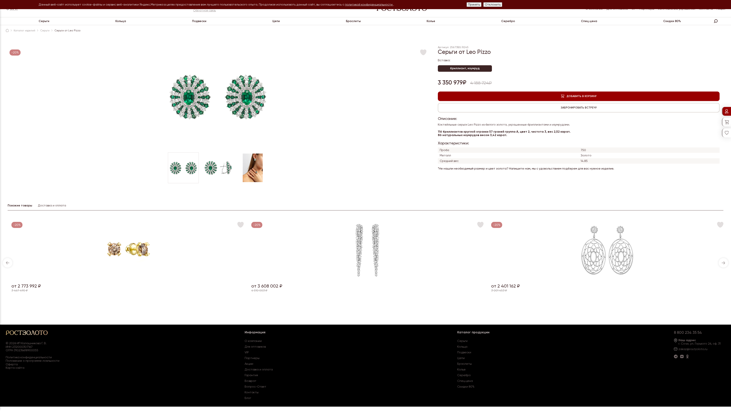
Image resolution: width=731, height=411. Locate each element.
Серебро (508, 21)
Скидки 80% (672, 21)
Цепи (276, 21)
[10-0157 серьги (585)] (127, 278)
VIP (247, 352)
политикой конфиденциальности (369, 4)
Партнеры (252, 358)
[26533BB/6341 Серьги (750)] (367, 278)
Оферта (12, 364)
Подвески (199, 21)
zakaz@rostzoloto (691, 349)
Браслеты (353, 21)
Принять (474, 4)
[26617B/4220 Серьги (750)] (607, 278)
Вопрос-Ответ (255, 386)
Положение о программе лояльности (32, 360)
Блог (248, 398)
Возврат (250, 381)
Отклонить (493, 4)
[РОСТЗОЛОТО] (7, 30)
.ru (705, 349)
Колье (431, 21)
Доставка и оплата (259, 369)
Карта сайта (15, 368)
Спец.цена (589, 21)
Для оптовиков (255, 346)
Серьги (44, 21)
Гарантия (251, 375)
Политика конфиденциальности (29, 357)
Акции (249, 364)
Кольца (120, 21)
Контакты (252, 392)
